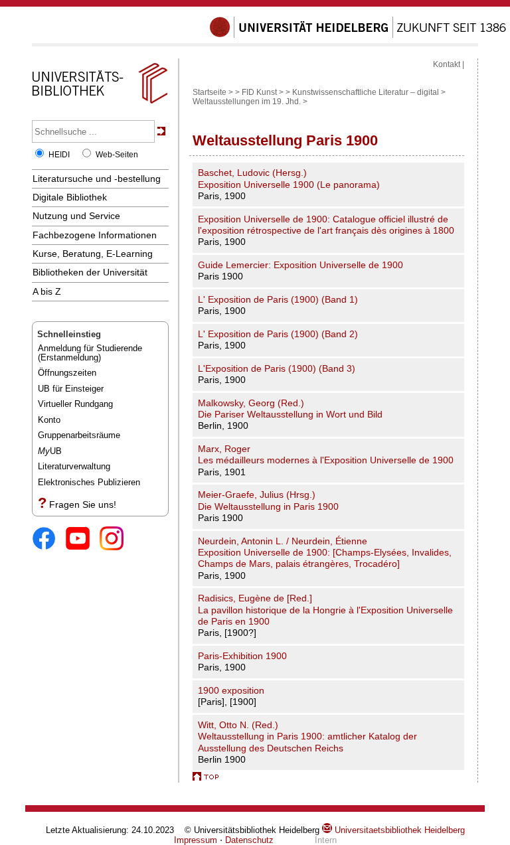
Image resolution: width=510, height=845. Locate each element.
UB (50, 451)
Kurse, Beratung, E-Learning (93, 253)
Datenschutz (249, 840)
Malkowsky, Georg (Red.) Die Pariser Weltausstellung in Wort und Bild (290, 409)
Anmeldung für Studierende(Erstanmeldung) (90, 352)
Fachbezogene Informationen (95, 235)
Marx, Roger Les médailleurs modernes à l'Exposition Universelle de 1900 (326, 454)
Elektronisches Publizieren (89, 482)
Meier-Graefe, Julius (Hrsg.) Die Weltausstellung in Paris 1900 (268, 500)
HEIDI (59, 155)
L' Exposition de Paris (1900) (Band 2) (278, 334)
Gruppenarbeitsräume (79, 435)
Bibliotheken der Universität (90, 272)
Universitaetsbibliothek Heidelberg (398, 830)
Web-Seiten (117, 155)
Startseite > (213, 92)
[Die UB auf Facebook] (49, 539)
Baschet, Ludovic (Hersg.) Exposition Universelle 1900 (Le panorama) (289, 178)
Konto (49, 420)
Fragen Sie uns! (82, 504)
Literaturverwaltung (74, 466)
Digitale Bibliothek (70, 197)
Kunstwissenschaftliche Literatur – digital (365, 92)
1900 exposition (231, 690)
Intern (326, 840)
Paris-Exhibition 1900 (242, 656)
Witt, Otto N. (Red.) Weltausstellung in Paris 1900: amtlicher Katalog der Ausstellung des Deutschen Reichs (307, 736)
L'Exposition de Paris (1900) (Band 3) (276, 368)
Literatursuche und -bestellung (97, 178)
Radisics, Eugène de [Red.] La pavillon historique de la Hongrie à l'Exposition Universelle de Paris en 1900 (325, 610)
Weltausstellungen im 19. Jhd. (247, 102)
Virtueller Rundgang (75, 404)
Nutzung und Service (76, 215)
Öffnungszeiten (67, 373)
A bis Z (47, 291)
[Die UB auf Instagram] (116, 539)
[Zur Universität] (358, 35)
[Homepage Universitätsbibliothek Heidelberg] (99, 103)
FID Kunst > (263, 92)
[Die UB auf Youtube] (83, 539)
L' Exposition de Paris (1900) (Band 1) (278, 299)
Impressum (195, 840)
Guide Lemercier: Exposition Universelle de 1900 (300, 265)
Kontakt (446, 64)
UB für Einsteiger (71, 389)
